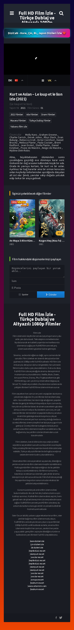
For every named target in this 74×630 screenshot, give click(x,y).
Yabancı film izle (18, 126)
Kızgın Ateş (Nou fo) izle (52, 240)
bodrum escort (37, 582)
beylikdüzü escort (37, 550)
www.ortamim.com (37, 586)
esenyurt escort (37, 553)
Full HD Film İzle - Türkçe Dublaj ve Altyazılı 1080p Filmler (37, 20)
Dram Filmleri (48, 114)
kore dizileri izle (37, 541)
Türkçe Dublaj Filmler (39, 120)
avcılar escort (37, 557)
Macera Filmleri (18, 120)
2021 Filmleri (16, 114)
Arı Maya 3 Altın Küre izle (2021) (26, 240)
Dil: (10, 80)
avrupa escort (37, 579)
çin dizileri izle (37, 544)
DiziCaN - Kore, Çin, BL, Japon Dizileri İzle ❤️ (37, 33)
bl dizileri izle (37, 547)
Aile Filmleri (32, 114)
